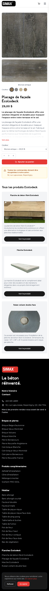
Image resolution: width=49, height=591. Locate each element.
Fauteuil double (9, 502)
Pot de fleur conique (11, 535)
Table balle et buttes (11, 520)
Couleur (5, 145)
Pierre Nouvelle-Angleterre (14, 443)
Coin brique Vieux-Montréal (14, 451)
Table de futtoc (9, 524)
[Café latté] (25, 89)
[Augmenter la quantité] (13, 155)
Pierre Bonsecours (10, 440)
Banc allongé (8, 495)
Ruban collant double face (14, 566)
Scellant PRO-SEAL (10, 482)
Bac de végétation (10, 542)
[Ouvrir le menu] (45, 3)
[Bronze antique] (12, 90)
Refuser (10, 584)
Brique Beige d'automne (13, 425)
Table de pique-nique (12, 509)
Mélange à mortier (10, 478)
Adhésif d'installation (11, 471)
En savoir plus (31, 579)
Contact (6, 394)
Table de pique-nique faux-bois (16, 513)
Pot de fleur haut (10, 531)
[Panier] (39, 3)
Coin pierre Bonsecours (12, 454)
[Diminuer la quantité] (4, 155)
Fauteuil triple (8, 506)
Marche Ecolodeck (10, 562)
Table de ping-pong (11, 517)
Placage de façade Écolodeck (15, 559)
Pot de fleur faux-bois (12, 538)
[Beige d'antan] (21, 89)
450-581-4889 (11, 401)
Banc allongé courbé (11, 499)
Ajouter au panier (26, 162)
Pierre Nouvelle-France (12, 458)
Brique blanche (9, 436)
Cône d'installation (10, 475)
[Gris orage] (16, 89)
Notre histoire (9, 391)
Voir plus (5, 140)
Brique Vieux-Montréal (12, 429)
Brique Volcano (9, 433)
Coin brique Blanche (11, 447)
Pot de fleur (7, 527)
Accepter (23, 584)
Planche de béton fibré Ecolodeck (17, 555)
